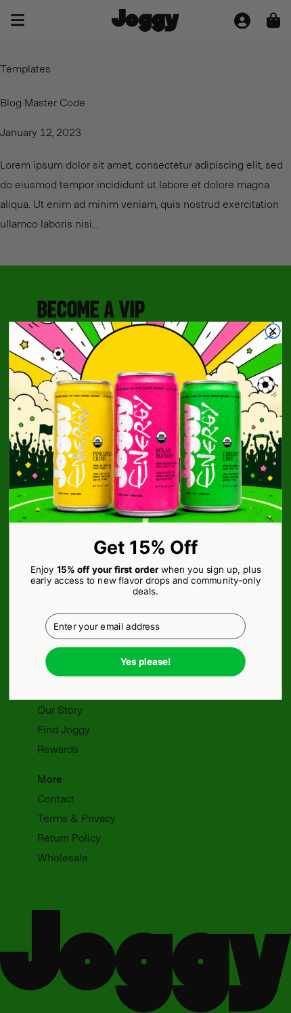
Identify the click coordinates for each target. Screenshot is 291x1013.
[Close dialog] (272, 331)
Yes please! (145, 661)
